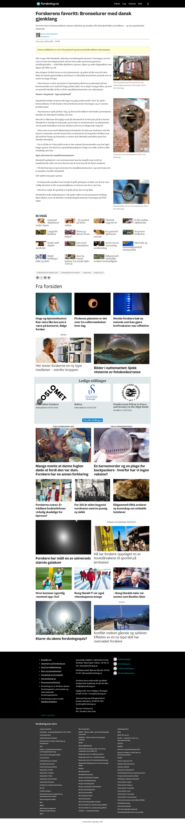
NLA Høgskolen (84, 729)
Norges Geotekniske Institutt (89, 777)
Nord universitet (84, 771)
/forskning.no (124, 664)
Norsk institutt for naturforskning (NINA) (93, 805)
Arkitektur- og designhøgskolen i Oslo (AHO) (55, 732)
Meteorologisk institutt (48, 799)
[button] (40, 402)
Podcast (132, 4)
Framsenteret (44, 758)
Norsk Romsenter (85, 799)
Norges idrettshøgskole (87, 789)
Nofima (81, 768)
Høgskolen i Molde (46, 770)
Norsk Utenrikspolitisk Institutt (90, 802)
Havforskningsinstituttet (48, 767)
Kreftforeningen (45, 791)
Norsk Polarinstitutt (85, 792)
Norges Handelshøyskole (87, 780)
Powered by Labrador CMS (92, 822)
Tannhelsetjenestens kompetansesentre (131, 773)
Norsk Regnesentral (85, 795)
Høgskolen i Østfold (47, 773)
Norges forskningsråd (86, 783)
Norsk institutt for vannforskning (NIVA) (93, 808)
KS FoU (42, 788)
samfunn (87, 273)
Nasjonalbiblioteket (85, 746)
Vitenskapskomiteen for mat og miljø (130, 812)
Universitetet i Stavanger (125, 794)
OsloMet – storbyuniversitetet (89, 811)
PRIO (119, 732)
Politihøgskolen (123, 729)
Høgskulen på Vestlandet (48, 779)
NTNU (81, 743)
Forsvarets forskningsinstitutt (50, 755)
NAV (41, 802)
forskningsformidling (47, 273)
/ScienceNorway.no (126, 673)
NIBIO (42, 805)
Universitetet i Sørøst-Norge (127, 797)
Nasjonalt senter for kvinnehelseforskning (93, 760)
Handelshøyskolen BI (47, 764)
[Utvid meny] (148, 4)
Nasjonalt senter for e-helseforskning (92, 757)
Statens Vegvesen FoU (124, 761)
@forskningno (124, 659)
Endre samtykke (48, 715)
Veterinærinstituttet (124, 806)
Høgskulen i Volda (46, 776)
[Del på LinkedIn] (45, 277)
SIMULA (120, 743)
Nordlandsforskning (86, 774)
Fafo (41, 746)
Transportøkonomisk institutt (127, 776)
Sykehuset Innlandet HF (125, 770)
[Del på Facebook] (37, 277)
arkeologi (99, 273)
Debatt (117, 4)
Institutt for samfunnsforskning (51, 785)
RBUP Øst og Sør (123, 735)
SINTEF (120, 746)
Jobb (140, 4)
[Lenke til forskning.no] (72, 2)
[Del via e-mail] (49, 277)
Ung (124, 4)
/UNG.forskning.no (126, 668)
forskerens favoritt (70, 273)
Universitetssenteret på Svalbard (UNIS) (131, 800)
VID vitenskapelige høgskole (127, 809)
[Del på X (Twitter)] (41, 277)
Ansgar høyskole (45, 729)
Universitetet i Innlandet (125, 788)
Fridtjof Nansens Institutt (48, 761)
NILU (41, 814)
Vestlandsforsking (123, 803)
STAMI (119, 758)
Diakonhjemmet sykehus (48, 738)
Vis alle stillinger (92, 420)
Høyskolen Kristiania (47, 782)
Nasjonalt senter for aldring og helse (91, 754)
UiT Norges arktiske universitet (128, 779)
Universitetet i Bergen (124, 785)
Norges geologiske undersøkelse (90, 786)
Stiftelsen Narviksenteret (126, 764)
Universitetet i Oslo (124, 791)
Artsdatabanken (45, 735)
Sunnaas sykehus (123, 767)
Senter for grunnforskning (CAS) (128, 749)
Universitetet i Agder (124, 782)
